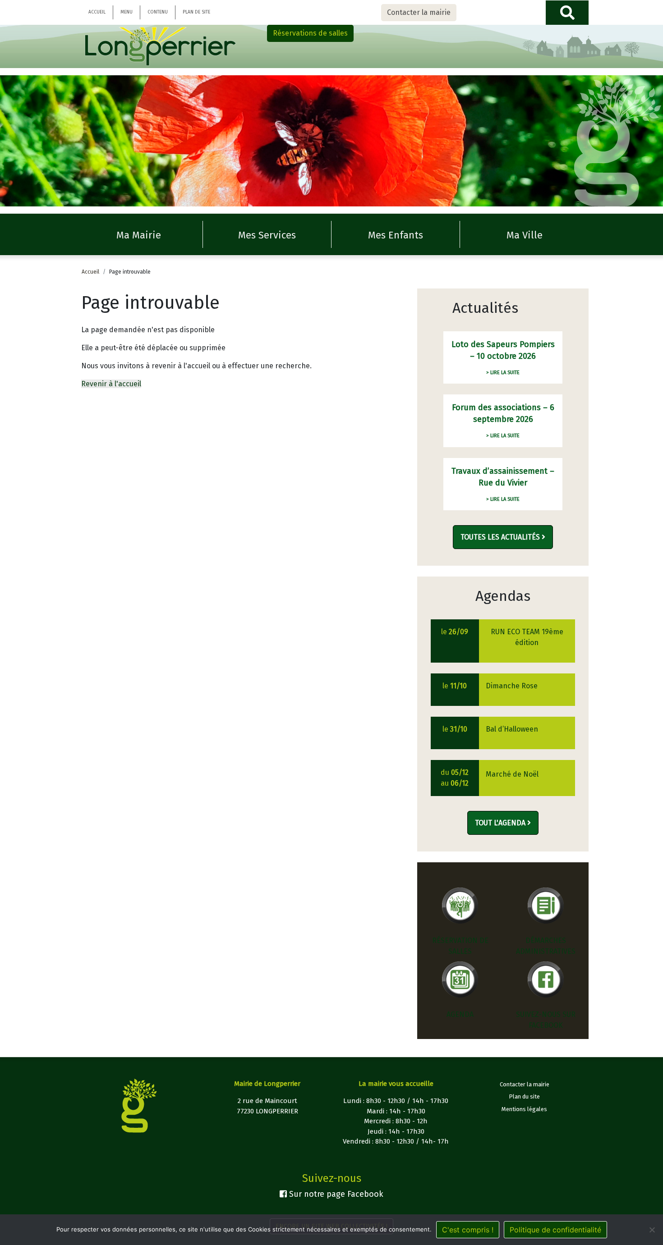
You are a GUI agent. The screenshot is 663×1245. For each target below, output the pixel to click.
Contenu (157, 12)
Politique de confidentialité (555, 1229)
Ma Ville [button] (524, 235)
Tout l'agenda (501, 823)
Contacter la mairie (419, 12)
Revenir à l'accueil (111, 384)
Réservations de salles (310, 33)
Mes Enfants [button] (395, 235)
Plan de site (196, 12)
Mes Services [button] (267, 235)
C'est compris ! (467, 1229)
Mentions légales (524, 1109)
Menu (126, 12)
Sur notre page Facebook (335, 1194)
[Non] (651, 1229)
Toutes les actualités (501, 537)
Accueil (97, 12)
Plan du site (524, 1096)
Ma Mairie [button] (138, 235)
